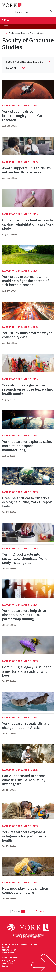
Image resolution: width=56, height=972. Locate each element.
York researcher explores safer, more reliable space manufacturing (27, 445)
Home (4, 33)
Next (42, 911)
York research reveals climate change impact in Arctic (25, 725)
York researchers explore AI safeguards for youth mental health (24, 836)
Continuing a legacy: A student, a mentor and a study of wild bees (27, 671)
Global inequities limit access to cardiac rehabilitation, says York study (27, 224)
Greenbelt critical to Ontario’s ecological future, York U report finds (27, 502)
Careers (5, 966)
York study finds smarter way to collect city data (27, 335)
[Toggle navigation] (6, 26)
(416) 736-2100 (9, 950)
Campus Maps (8, 953)
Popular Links (22, 12)
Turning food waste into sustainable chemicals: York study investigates (24, 558)
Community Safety (10, 958)
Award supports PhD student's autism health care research (26, 170)
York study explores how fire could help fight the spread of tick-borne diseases (25, 280)
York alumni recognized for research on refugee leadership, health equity (27, 389)
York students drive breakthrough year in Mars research (23, 115)
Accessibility (7, 963)
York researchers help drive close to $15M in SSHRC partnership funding (24, 614)
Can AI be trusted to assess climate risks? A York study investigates (24, 779)
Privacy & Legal (8, 960)
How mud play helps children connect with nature (25, 890)
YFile (5, 20)
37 (35, 911)
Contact (5, 947)
